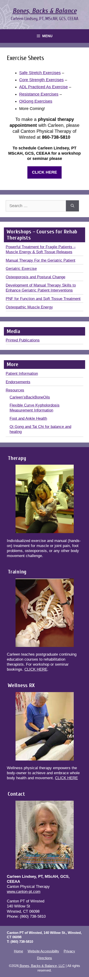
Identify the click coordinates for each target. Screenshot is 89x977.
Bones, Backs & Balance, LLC (42, 966)
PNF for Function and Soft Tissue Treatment (43, 299)
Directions (44, 958)
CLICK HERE (35, 669)
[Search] (72, 205)
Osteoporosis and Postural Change (35, 277)
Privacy (69, 951)
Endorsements (18, 382)
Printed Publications (23, 340)
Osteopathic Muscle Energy (29, 307)
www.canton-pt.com (23, 891)
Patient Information (22, 373)
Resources (15, 390)
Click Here (44, 172)
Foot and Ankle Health (28, 418)
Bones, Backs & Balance (45, 11)
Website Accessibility (43, 951)
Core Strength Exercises (41, 80)
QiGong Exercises (35, 101)
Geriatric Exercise (21, 268)
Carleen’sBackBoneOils (30, 397)
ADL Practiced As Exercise (43, 87)
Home (18, 951)
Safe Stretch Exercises (40, 72)
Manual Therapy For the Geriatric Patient (40, 260)
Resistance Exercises (38, 94)
